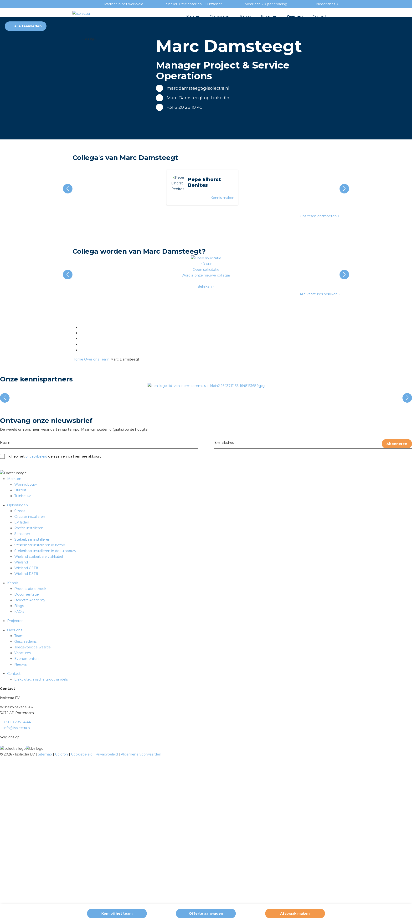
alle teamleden (27, 26)
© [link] (1, 754)
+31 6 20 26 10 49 (184, 107)
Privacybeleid (107, 754)
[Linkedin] (22, 737)
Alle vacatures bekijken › (320, 294)
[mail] (81, 333)
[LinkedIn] (81, 327)
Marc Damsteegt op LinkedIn (198, 97)
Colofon (62, 754)
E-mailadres (224, 442)
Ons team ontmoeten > (320, 216)
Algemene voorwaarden (141, 754)
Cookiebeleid (82, 754)
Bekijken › (205, 286)
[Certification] (206, 386)
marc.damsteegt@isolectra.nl (198, 88)
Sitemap (45, 754)
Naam (5, 442)
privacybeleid (36, 456)
